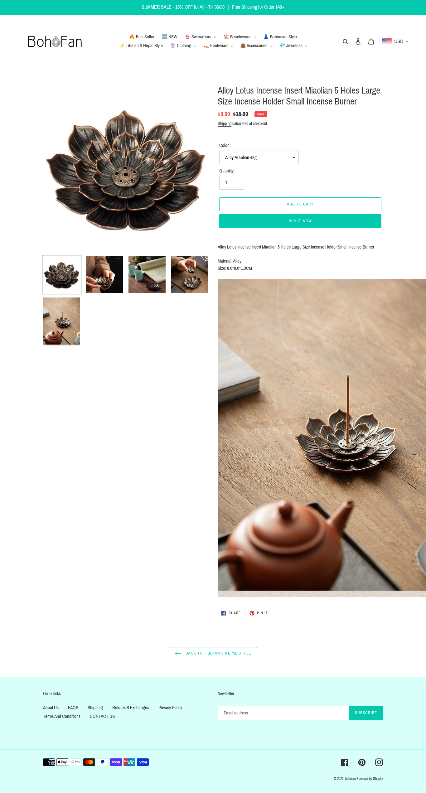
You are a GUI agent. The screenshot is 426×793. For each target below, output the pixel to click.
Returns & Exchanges (130, 707)
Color (224, 145)
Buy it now (300, 221)
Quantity (226, 170)
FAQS (73, 707)
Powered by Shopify (369, 778)
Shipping (224, 123)
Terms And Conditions (61, 716)
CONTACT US (102, 716)
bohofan (350, 778)
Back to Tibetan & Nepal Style (217, 653)
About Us (51, 707)
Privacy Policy (170, 707)
